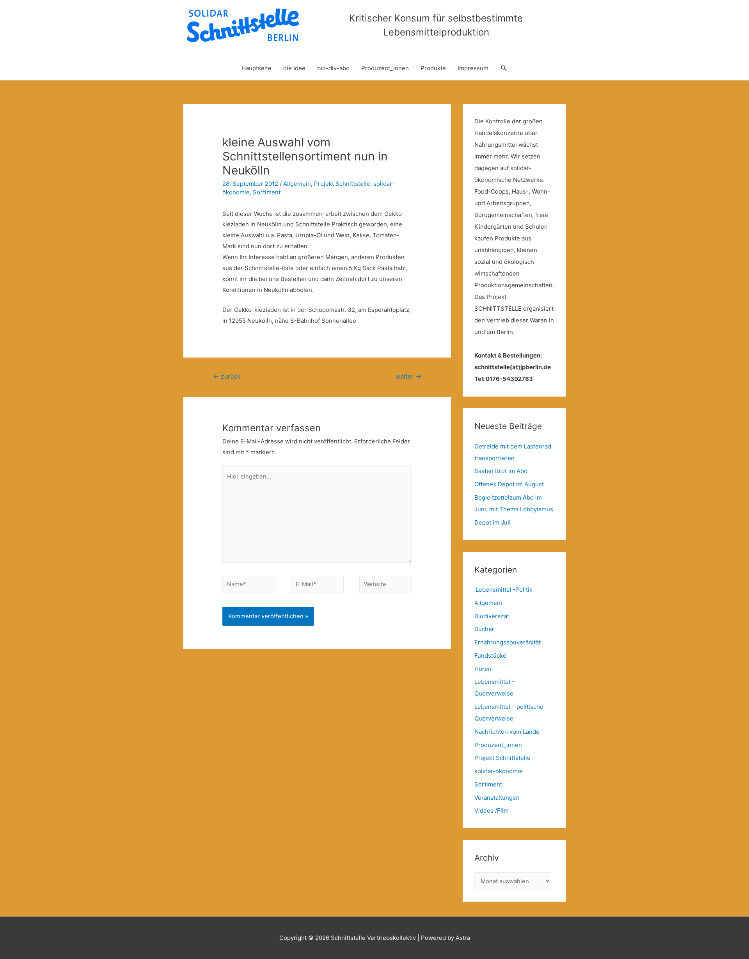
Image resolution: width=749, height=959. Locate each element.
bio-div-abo (333, 68)
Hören (483, 669)
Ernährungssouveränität (507, 642)
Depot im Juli (492, 522)
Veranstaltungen (497, 797)
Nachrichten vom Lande (507, 731)
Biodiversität (491, 616)
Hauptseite (256, 68)
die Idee (294, 68)
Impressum (473, 68)
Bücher (484, 629)
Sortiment (266, 192)
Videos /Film (491, 810)
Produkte (433, 68)
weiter (408, 376)
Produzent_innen (385, 68)
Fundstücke (490, 655)
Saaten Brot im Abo (500, 471)
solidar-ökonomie (498, 771)
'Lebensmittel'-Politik (503, 589)
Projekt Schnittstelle (342, 183)
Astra (463, 937)
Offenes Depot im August (509, 484)
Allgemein (297, 183)
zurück (227, 376)
